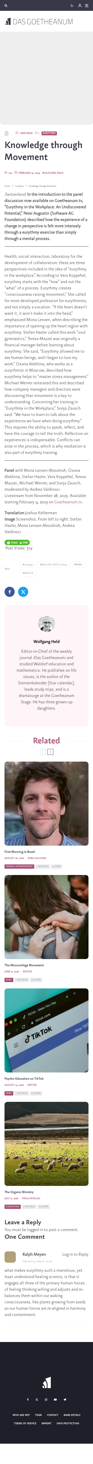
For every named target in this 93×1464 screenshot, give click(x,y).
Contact (52, 1415)
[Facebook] (28, 1399)
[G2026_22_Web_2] (46, 917)
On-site (29, 573)
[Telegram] (65, 1399)
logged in (35, 1230)
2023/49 (28, 564)
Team (38, 1415)
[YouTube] (55, 1399)
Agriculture (12, 1207)
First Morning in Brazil (20, 852)
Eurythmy (49, 133)
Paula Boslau (31, 1198)
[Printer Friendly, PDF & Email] (17, 542)
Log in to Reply (75, 1254)
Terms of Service (25, 1423)
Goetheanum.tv (68, 502)
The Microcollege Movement (24, 965)
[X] (37, 1399)
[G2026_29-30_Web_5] (46, 1144)
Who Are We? (21, 1415)
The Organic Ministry (19, 1192)
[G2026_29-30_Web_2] (46, 1030)
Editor (27, 971)
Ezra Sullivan (37, 858)
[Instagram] (46, 1399)
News (79, 564)
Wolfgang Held (52, 173)
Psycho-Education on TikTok (24, 1079)
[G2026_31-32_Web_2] (46, 804)
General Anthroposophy (19, 866)
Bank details (72, 1415)
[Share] (10, 592)
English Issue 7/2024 (54, 564)
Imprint (46, 1423)
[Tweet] (23, 592)
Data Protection (68, 1423)
